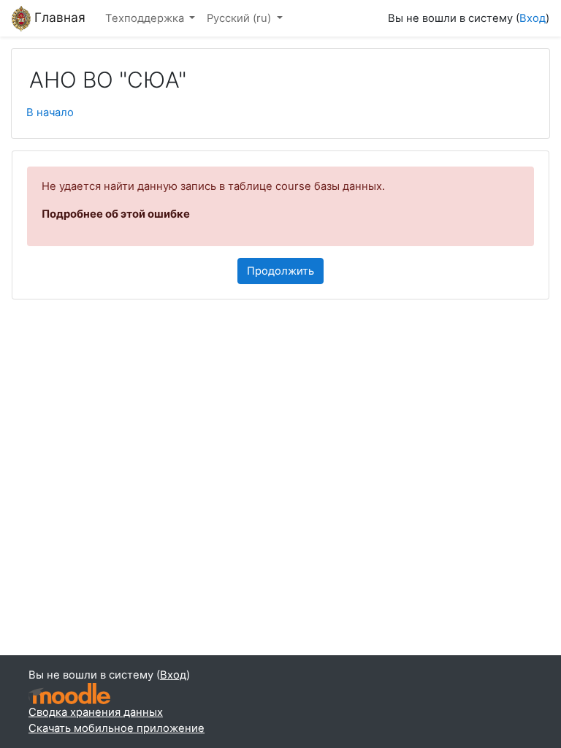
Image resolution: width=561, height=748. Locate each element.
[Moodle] (69, 693)
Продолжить (280, 271)
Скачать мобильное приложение (116, 728)
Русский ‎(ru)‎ (240, 18)
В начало (50, 112)
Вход (532, 18)
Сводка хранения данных (95, 712)
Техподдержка (146, 18)
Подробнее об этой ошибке (116, 214)
